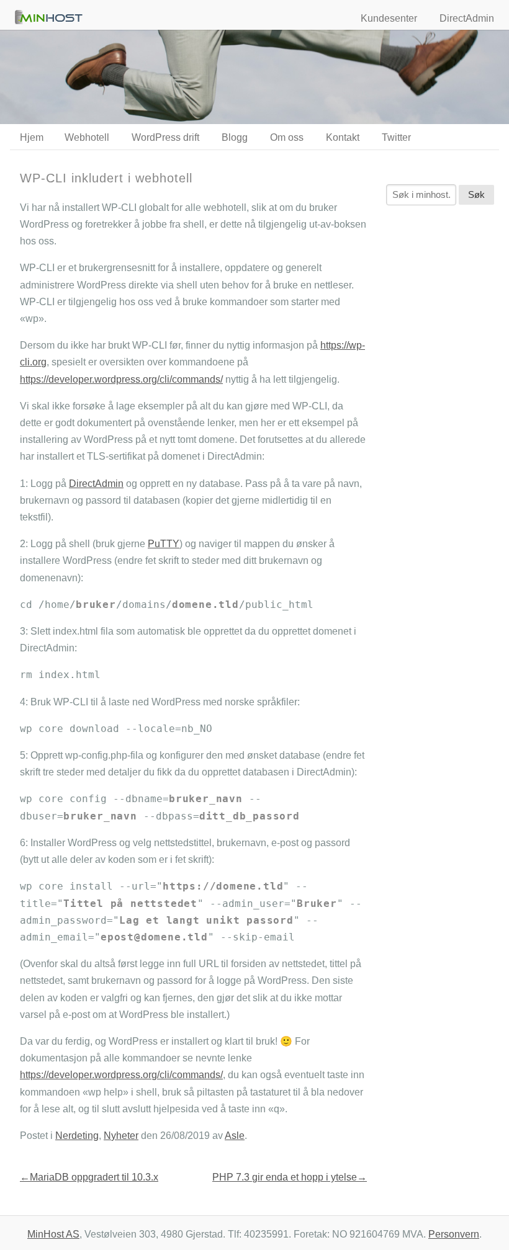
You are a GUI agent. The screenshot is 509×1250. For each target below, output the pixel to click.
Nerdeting (77, 1135)
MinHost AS (53, 1234)
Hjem (31, 137)
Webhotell (87, 137)
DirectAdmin (466, 18)
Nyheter (121, 1135)
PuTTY (163, 543)
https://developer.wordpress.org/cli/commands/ (121, 379)
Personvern (453, 1234)
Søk (476, 194)
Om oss (287, 137)
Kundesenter (389, 18)
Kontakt (342, 137)
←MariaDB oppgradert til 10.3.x (89, 1177)
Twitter (396, 137)
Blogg (235, 137)
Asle (235, 1135)
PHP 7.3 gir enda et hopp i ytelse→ (289, 1177)
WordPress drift (165, 137)
